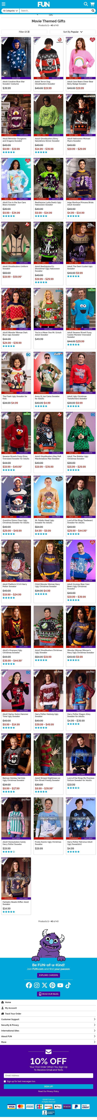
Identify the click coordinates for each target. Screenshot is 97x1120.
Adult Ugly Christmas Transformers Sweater (77, 397)
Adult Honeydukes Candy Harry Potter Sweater (14, 843)
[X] (45, 985)
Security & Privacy (10, 1025)
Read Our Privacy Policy (48, 1091)
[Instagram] (37, 985)
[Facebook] (29, 985)
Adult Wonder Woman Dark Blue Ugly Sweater (15, 333)
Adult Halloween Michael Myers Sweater (78, 140)
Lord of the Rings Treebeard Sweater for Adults (80, 521)
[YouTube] (60, 985)
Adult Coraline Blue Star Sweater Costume (14, 82)
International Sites (10, 1031)
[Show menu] (3, 4)
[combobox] (55, 10)
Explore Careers (48, 975)
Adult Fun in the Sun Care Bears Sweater (14, 203)
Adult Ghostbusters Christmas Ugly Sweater (48, 651)
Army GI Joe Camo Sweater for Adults (47, 397)
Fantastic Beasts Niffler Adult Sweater (16, 903)
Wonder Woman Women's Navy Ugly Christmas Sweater (80, 651)
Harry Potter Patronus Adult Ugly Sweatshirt (79, 843)
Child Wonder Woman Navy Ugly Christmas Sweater (47, 585)
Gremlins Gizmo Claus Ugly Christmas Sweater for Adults (16, 521)
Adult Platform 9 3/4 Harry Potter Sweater (15, 585)
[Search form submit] (93, 10)
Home (8, 1002)
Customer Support (10, 1019)
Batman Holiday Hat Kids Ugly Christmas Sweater (14, 779)
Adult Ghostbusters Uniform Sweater (15, 267)
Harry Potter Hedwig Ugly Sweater (46, 715)
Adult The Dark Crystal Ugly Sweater (79, 267)
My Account (11, 1008)
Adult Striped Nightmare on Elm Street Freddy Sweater (47, 779)
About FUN (6, 1036)
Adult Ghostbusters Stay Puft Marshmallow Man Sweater (48, 457)
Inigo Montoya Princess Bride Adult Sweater (80, 203)
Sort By (71, 32)
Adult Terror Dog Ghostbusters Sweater (45, 82)
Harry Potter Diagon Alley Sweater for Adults (78, 715)
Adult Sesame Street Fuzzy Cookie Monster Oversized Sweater (79, 334)
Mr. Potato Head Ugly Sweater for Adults (44, 521)
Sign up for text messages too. (21, 1081)
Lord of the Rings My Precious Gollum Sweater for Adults (80, 779)
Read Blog (50, 994)
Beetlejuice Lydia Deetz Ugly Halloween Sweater (48, 203)
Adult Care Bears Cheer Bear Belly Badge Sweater (80, 82)
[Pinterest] (52, 985)
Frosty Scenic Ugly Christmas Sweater (48, 843)
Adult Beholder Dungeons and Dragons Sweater (14, 140)
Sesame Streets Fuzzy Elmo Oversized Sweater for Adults (16, 457)
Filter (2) (23, 32)
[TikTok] (68, 985)
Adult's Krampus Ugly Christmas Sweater (12, 651)
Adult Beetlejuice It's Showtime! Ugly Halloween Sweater (47, 268)
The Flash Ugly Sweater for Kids (15, 397)
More (3, 1042)
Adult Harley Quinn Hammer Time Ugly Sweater (15, 715)
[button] (92, 4)
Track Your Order (13, 1014)
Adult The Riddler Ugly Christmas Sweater (77, 457)
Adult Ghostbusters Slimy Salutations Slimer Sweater (47, 140)
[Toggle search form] (85, 4)
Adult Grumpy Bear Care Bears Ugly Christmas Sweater (78, 586)
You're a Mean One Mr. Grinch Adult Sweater (48, 333)
